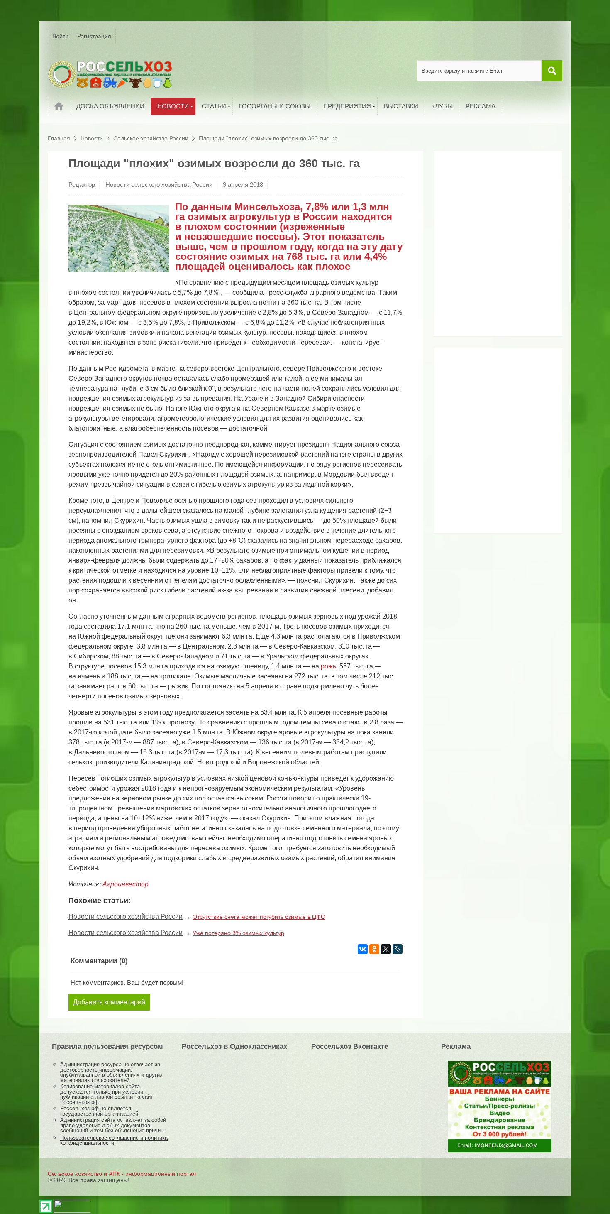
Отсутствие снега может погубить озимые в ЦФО (259, 916)
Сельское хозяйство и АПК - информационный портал (122, 1173)
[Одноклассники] (374, 949)
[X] (386, 949)
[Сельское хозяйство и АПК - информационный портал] (110, 74)
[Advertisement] (489, 247)
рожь (328, 666)
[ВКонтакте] (363, 949)
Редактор (81, 184)
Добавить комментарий (109, 1002)
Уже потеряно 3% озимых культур (238, 933)
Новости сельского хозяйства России (158, 184)
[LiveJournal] (398, 949)
